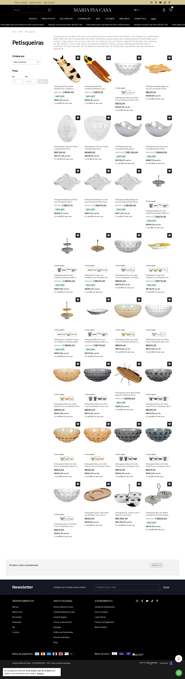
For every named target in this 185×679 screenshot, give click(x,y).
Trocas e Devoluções (62, 622)
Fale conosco (49, 2)
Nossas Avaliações (61, 637)
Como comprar (21, 2)
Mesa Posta (17, 612)
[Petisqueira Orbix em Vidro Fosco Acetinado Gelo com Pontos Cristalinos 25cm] (132, 92)
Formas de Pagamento (104, 622)
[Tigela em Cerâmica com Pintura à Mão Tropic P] (160, 270)
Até (26, 76)
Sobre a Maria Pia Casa (63, 607)
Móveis (15, 607)
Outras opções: (120, 88)
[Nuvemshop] (148, 664)
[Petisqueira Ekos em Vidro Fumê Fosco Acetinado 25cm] (160, 399)
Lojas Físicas (100, 617)
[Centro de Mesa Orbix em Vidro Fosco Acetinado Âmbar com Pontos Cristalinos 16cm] (123, 334)
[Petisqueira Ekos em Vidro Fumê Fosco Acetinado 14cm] (155, 399)
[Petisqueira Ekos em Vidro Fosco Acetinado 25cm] (132, 270)
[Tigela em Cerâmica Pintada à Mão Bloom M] (165, 205)
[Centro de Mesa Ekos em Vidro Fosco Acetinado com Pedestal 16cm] (123, 270)
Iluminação (16, 622)
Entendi (40, 673)
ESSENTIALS (140, 18)
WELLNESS (124, 18)
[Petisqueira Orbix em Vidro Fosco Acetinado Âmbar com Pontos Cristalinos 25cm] (132, 334)
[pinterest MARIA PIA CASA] (169, 2)
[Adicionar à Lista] (77, 57)
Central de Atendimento (105, 607)
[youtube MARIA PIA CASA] (160, 2)
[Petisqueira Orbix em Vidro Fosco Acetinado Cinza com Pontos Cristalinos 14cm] (99, 399)
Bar (13, 627)
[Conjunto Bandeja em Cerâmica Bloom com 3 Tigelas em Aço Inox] (160, 205)
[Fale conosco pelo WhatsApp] (179, 673)
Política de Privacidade (63, 632)
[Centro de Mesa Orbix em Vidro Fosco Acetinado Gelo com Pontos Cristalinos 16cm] (123, 92)
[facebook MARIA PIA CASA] (156, 2)
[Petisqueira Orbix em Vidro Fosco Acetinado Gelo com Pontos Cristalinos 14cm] (128, 92)
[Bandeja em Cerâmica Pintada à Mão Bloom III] (155, 205)
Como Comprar (101, 612)
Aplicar (43, 81)
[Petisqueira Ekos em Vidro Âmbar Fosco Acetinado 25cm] (71, 399)
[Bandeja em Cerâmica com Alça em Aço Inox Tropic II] (90, 270)
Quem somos (35, 2)
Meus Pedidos (101, 627)
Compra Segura (60, 617)
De (13, 76)
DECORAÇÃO (66, 18)
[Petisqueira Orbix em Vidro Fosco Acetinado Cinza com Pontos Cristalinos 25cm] (104, 399)
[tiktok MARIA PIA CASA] (165, 2)
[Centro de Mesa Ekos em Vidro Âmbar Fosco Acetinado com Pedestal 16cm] (62, 399)
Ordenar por (18, 56)
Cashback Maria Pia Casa (64, 612)
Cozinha (15, 632)
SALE (153, 18)
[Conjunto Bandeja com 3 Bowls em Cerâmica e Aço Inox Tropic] (103, 270)
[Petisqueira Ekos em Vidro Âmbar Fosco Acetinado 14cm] (67, 399)
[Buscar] (49, 10)
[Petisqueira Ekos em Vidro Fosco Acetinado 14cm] (128, 270)
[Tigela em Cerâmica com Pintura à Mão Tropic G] (99, 270)
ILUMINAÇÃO (84, 18)
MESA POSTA (48, 18)
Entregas (57, 627)
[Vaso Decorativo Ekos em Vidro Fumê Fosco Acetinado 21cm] (165, 399)
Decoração (17, 617)
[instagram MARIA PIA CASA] (151, 2)
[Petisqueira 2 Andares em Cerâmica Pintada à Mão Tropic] (165, 270)
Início (14, 32)
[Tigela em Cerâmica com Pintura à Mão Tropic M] (155, 270)
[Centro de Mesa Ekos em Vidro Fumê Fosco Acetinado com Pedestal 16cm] (151, 399)
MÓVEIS (33, 18)
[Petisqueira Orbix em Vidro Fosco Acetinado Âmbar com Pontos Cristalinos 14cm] (128, 334)
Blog (55, 642)
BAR (98, 18)
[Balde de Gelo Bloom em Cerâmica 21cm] (151, 205)
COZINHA (109, 18)
